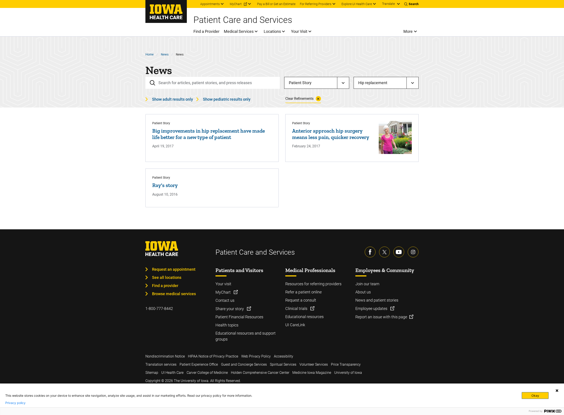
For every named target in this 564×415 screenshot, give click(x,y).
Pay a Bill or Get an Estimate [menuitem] (276, 4)
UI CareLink (295, 324)
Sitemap (151, 373)
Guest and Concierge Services (244, 364)
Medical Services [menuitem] (239, 31)
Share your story (230, 308)
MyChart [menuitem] (236, 4)
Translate (388, 4)
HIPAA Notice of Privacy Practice (213, 356)
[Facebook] (370, 252)
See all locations (166, 277)
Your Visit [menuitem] (299, 31)
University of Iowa (348, 373)
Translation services (160, 364)
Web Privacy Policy (256, 356)
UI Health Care (172, 373)
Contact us (224, 300)
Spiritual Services (283, 364)
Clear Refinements (299, 98)
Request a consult (300, 300)
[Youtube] (398, 252)
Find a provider (165, 285)
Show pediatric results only (226, 99)
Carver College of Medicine (207, 373)
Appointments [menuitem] (210, 4)
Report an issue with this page (381, 317)
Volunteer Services (313, 364)
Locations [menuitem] (272, 31)
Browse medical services (174, 293)
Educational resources (304, 316)
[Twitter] (384, 252)
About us (363, 292)
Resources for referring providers (313, 284)
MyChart (223, 292)
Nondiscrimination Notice (165, 356)
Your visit (223, 284)
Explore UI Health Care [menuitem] (356, 4)
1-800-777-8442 (159, 308)
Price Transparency (346, 364)
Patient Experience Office (199, 364)
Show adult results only (172, 99)
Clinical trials (296, 308)
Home (149, 54)
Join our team (367, 284)
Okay (535, 395)
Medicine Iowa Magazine (311, 373)
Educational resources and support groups (245, 336)
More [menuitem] (408, 31)
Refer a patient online (303, 292)
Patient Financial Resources (239, 317)
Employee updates (371, 308)
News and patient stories (376, 300)
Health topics (226, 325)
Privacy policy (15, 403)
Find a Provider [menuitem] (206, 31)
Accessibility (283, 356)
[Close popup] (557, 390)
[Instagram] (413, 252)
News (165, 54)
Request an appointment (173, 269)
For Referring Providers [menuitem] (315, 4)
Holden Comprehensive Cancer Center (260, 373)
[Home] (166, 11)
